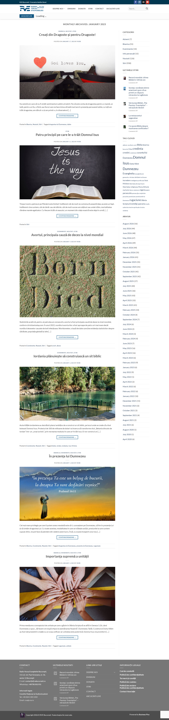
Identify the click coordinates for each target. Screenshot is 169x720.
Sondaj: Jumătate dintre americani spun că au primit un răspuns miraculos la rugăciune (139, 91)
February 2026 (129, 252)
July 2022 (127, 372)
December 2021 (129, 401)
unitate (68, 646)
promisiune (132, 196)
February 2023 (129, 362)
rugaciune (97, 546)
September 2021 (130, 415)
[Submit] (147, 9)
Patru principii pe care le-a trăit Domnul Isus (67, 135)
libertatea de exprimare (136, 184)
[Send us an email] (143, 2)
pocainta (125, 196)
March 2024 (128, 334)
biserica (146, 145)
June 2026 (127, 233)
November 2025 (130, 267)
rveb (79, 41)
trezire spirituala (134, 207)
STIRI (90, 9)
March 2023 (128, 358)
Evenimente (61, 231)
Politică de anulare (128, 685)
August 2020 (128, 429)
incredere (127, 180)
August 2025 (128, 281)
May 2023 (127, 348)
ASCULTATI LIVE (113, 9)
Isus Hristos (73, 446)
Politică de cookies (128, 682)
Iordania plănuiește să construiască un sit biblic (67, 356)
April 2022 (127, 382)
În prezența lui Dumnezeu (67, 456)
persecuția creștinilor (139, 193)
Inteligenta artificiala (137, 180)
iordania (65, 446)
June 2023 (127, 343)
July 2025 (127, 286)
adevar (125, 145)
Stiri (74, 31)
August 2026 (128, 223)
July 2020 (127, 434)
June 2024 (127, 329)
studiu (147, 204)
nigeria (142, 190)
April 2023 (127, 353)
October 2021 (129, 410)
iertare (137, 177)
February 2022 (129, 391)
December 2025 (129, 262)
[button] (131, 2)
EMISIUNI (71, 9)
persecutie (127, 193)
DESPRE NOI (58, 9)
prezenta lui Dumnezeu (84, 546)
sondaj (134, 203)
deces (59, 346)
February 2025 (129, 310)
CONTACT (99, 9)
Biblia (139, 144)
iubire (69, 124)
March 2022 (128, 386)
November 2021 (130, 405)
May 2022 (127, 377)
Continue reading (67, 116)
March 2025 (128, 305)
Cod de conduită (127, 671)
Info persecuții (129, 53)
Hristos (132, 177)
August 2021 (128, 420)
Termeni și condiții (128, 678)
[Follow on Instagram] (139, 2)
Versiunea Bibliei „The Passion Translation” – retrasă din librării (138, 105)
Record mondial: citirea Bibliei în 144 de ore (138, 78)
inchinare (143, 177)
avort (54, 346)
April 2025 (127, 300)
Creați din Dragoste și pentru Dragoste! (67, 34)
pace (147, 190)
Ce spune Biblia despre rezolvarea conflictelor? (138, 127)
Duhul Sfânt (134, 164)
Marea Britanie (143, 187)
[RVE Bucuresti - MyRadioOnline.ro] (22, 715)
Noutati (69, 31)
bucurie (125, 149)
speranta (141, 204)
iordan (59, 446)
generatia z (126, 177)
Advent (126, 39)
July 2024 (127, 324)
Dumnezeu (130, 169)
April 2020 (127, 439)
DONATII (81, 9)
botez (54, 446)
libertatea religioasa (130, 187)
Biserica (62, 31)
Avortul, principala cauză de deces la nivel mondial (67, 235)
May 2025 (127, 295)
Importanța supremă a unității (67, 556)
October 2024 (129, 315)
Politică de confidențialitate (132, 674)
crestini (126, 152)
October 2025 (129, 271)
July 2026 (127, 228)
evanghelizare (139, 174)
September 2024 (130, 319)
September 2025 (130, 276)
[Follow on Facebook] (135, 2)
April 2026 (127, 243)
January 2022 (128, 396)
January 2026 (128, 257)
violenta (125, 210)
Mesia (131, 190)
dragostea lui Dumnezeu (57, 124)
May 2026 (127, 238)
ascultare (130, 145)
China (130, 149)
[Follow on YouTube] (147, 2)
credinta (138, 148)
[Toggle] (114, 672)
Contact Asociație (127, 691)
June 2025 (127, 291)
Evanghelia (128, 173)
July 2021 (127, 425)
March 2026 (128, 247)
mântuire (136, 190)
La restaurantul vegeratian (135, 116)
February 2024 (129, 338)
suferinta (126, 207)
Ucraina (142, 207)
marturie (126, 190)
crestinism (133, 153)
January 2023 (128, 367)
